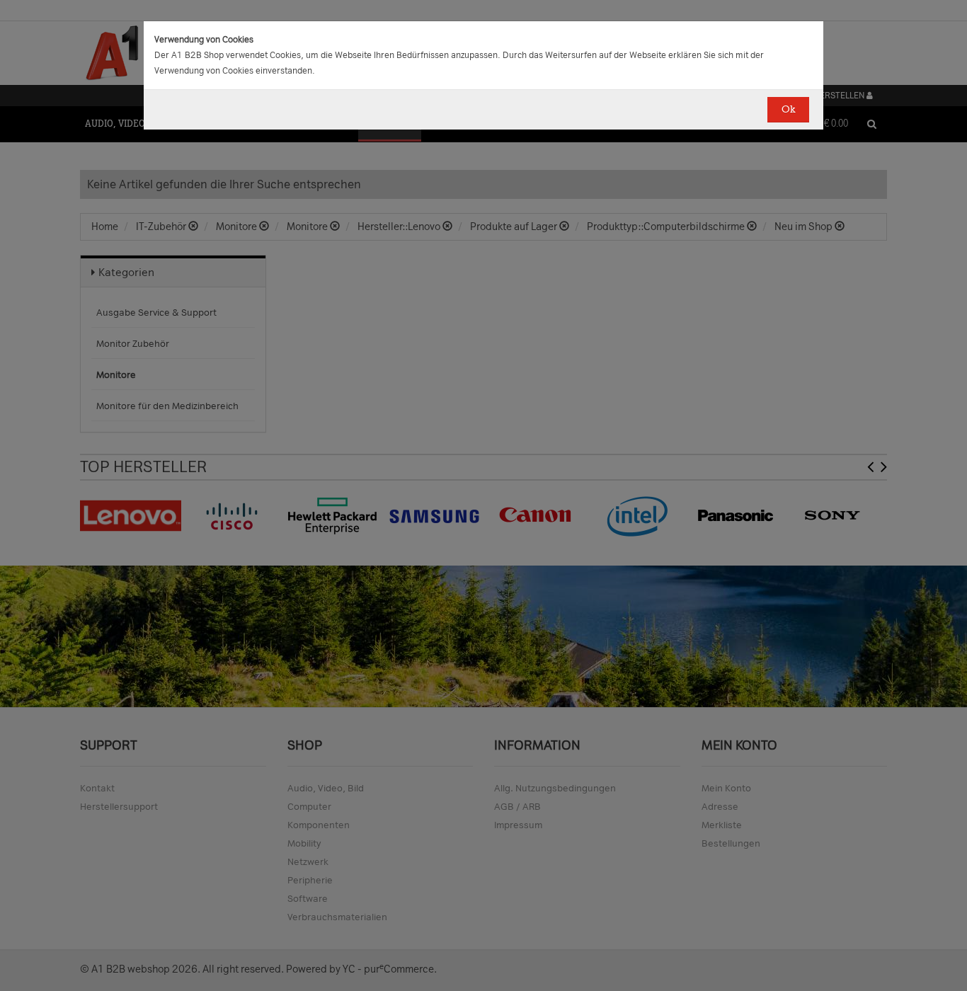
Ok (788, 109)
